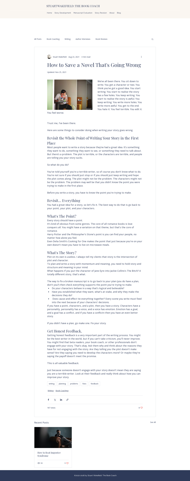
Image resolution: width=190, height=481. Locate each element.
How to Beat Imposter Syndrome (49, 454)
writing (51, 383)
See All (153, 422)
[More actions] (141, 56)
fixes (84, 383)
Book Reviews (101, 39)
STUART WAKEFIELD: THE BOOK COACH (73, 6)
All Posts (37, 39)
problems (74, 383)
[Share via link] (67, 399)
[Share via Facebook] (48, 399)
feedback (94, 383)
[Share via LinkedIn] (61, 399)
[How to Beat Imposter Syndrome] (53, 437)
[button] (152, 39)
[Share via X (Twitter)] (55, 399)
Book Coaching (53, 39)
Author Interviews (83, 39)
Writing (67, 39)
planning (62, 383)
